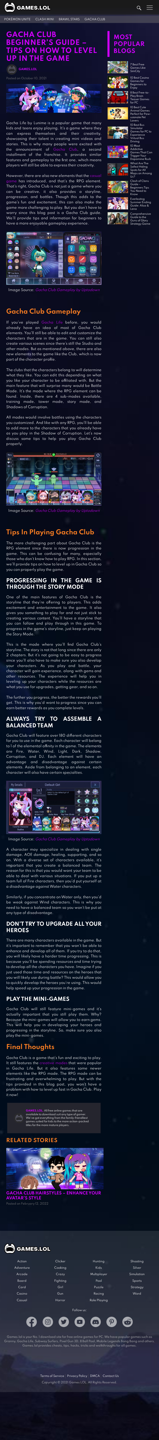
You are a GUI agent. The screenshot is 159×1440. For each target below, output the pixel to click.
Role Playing (99, 1300)
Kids (98, 1267)
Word (137, 1293)
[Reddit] (127, 1322)
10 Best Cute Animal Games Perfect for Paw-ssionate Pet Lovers (140, 114)
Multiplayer (98, 1274)
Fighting (60, 1280)
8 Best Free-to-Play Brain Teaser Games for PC (139, 97)
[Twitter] (63, 1322)
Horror (60, 1300)
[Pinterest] (111, 1322)
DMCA (95, 1376)
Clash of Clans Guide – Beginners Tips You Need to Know (139, 188)
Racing (99, 1293)
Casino (22, 1293)
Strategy (137, 1287)
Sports (137, 1280)
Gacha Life (52, 322)
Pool (99, 1280)
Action (22, 1261)
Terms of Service (52, 1376)
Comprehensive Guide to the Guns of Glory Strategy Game (140, 219)
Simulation (137, 1274)
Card (22, 1287)
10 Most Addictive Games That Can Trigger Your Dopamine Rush (141, 153)
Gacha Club (94, 19)
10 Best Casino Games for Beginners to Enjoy (139, 83)
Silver (137, 1267)
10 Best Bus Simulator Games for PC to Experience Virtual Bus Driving (140, 133)
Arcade (22, 1274)
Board (21, 1280)
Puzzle (99, 1287)
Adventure (22, 1267)
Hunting (99, 1261)
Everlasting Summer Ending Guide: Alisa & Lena (140, 204)
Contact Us (111, 1376)
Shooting (137, 1261)
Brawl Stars (69, 19)
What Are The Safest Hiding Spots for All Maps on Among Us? (141, 170)
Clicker (60, 1261)
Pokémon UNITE (17, 19)
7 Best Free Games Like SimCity (138, 68)
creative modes (53, 1063)
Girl (60, 1287)
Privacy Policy (77, 1376)
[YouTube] (79, 1322)
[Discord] (95, 1322)
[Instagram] (47, 1322)
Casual (22, 1300)
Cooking (60, 1267)
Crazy (60, 1274)
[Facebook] (31, 1322)
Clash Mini (44, 19)
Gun (60, 1293)
